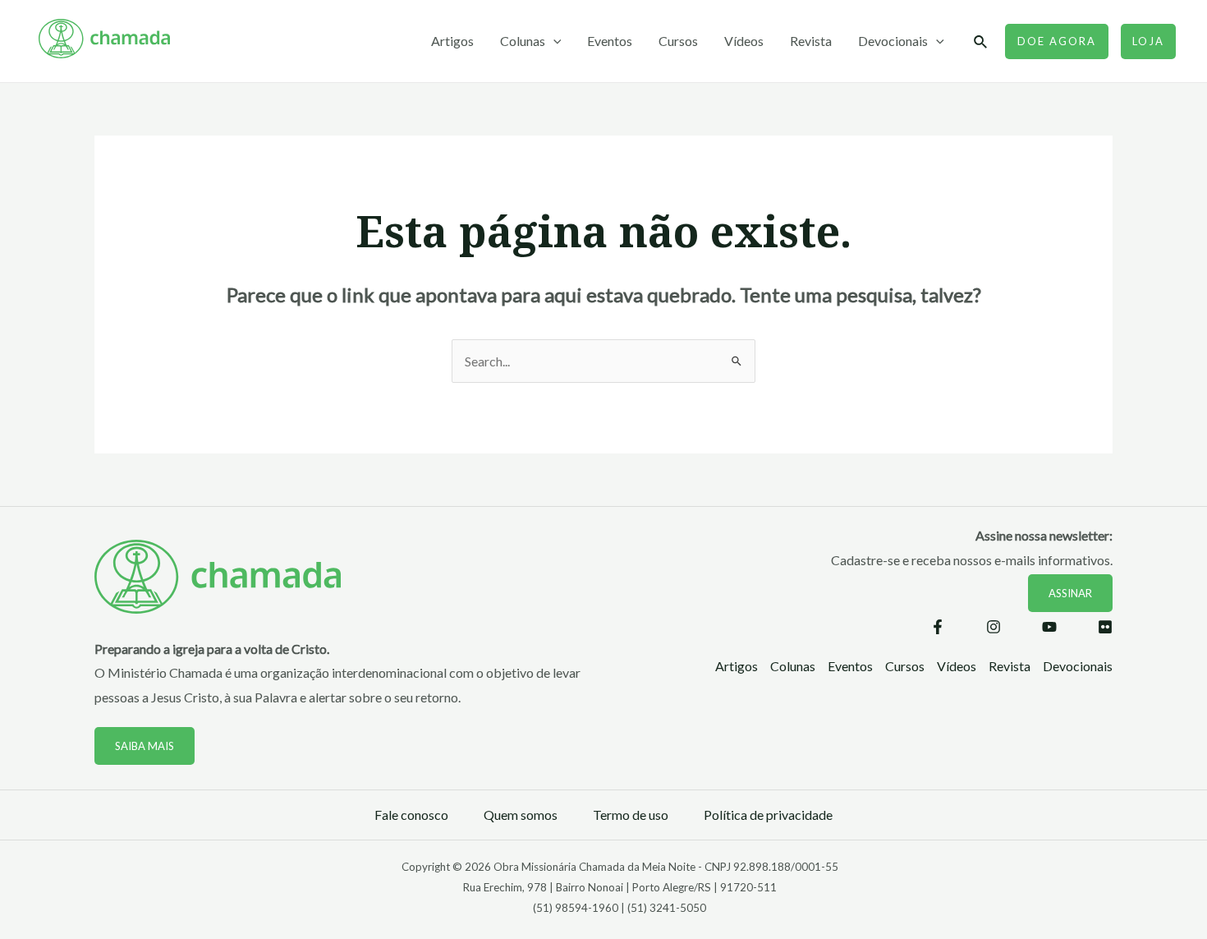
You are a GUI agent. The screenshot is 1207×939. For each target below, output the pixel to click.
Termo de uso (630, 814)
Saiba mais (144, 746)
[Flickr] (1105, 626)
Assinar (1070, 593)
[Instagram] (993, 626)
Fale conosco (411, 814)
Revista (811, 40)
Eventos (609, 40)
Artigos (452, 40)
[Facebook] (937, 626)
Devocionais (893, 40)
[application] (553, 41)
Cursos (678, 40)
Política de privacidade (768, 814)
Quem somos (521, 814)
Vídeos (744, 40)
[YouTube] (1049, 626)
